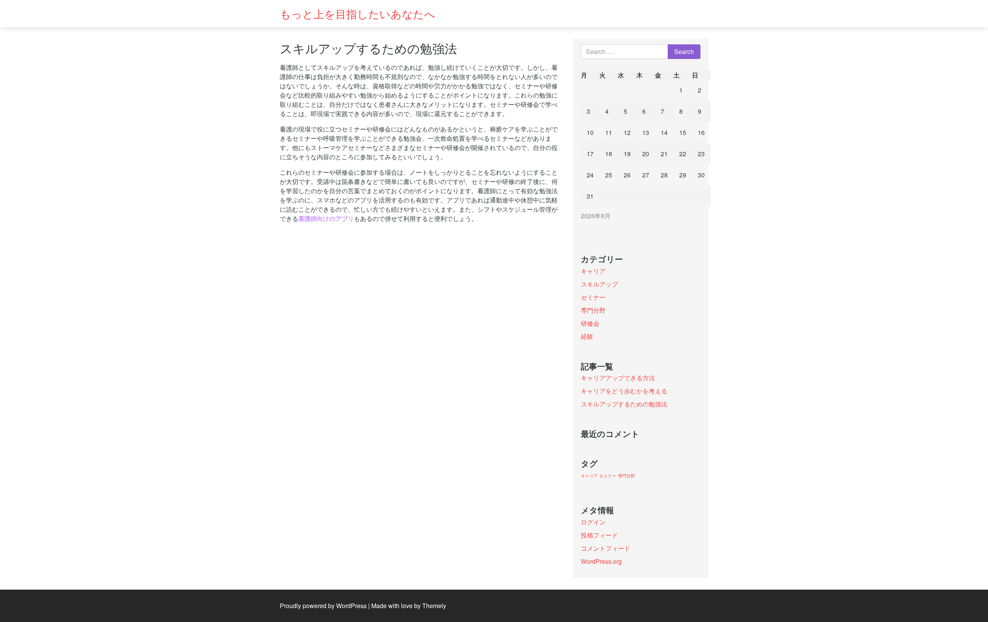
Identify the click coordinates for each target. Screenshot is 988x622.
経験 (587, 336)
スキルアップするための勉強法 (624, 403)
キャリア (593, 270)
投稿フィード (599, 535)
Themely (434, 605)
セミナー (593, 297)
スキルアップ (599, 284)
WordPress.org (601, 561)
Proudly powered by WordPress (323, 605)
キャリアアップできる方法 (618, 377)
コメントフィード (605, 548)
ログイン (593, 521)
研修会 (590, 323)
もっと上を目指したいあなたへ (357, 13)
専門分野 (593, 310)
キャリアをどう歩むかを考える (624, 390)
